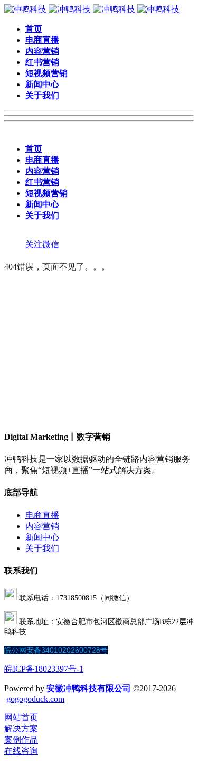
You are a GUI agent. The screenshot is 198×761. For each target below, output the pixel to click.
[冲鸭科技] (92, 9)
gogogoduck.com (35, 698)
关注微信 (42, 244)
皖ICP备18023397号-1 (43, 668)
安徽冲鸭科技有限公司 (88, 688)
